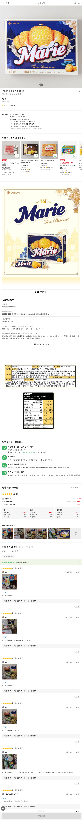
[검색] (75, 3)
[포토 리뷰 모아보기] (79, 525)
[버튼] (79, 562)
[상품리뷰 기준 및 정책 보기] (33, 547)
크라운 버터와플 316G (47, 160)
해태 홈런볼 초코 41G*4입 (68, 165)
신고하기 (77, 572)
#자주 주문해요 (8, 556)
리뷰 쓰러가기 (74, 487)
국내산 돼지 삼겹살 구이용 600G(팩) (10, 164)
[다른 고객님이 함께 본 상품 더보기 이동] (79, 138)
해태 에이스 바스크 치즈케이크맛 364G (29, 161)
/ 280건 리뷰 (9, 105)
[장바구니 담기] (17, 156)
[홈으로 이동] (7, 3)
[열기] (41, 811)
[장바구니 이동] (79, 3)
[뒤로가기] (3, 3)
